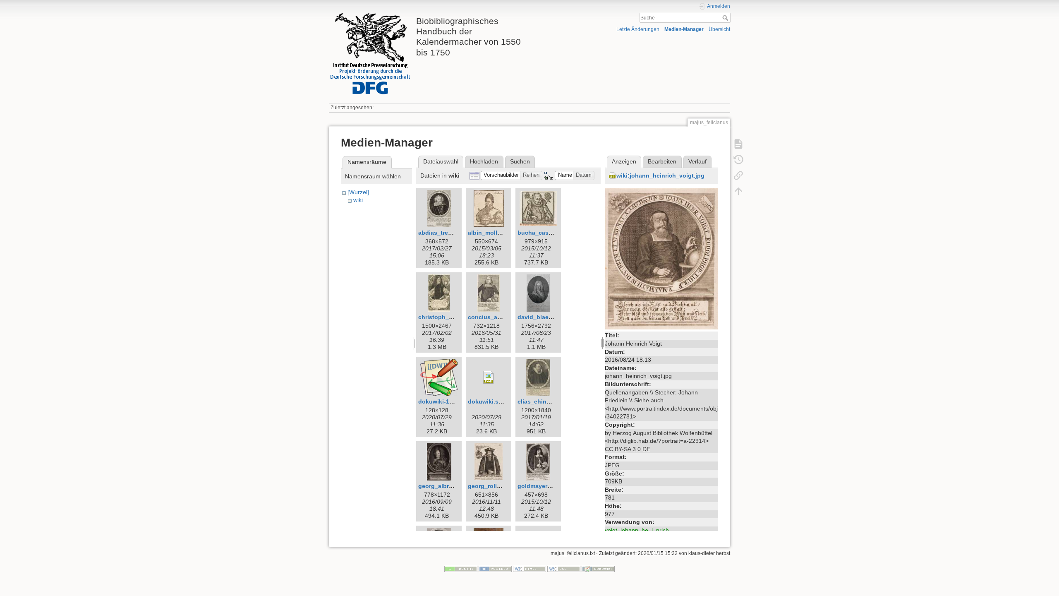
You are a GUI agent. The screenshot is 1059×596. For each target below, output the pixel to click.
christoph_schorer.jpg (449, 317)
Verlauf (697, 161)
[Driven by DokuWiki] (598, 569)
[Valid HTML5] (529, 569)
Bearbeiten (662, 161)
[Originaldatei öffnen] (661, 258)
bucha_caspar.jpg (543, 232)
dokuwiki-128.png (443, 401)
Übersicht (719, 29)
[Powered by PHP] (495, 569)
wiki (358, 200)
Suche (726, 18)
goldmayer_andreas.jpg (551, 486)
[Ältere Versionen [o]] (738, 160)
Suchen (520, 161)
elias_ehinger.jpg (542, 401)
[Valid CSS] (563, 569)
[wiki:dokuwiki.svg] (488, 377)
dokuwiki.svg (487, 401)
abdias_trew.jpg (440, 232)
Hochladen (484, 161)
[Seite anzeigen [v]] (738, 144)
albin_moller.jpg (490, 232)
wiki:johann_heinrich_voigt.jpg (660, 175)
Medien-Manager (684, 29)
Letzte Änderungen (637, 29)
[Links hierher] (738, 175)
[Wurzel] (358, 192)
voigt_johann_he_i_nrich (637, 530)
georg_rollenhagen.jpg (500, 486)
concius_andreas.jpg (497, 317)
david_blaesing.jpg (545, 317)
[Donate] (460, 569)
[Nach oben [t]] (738, 191)
